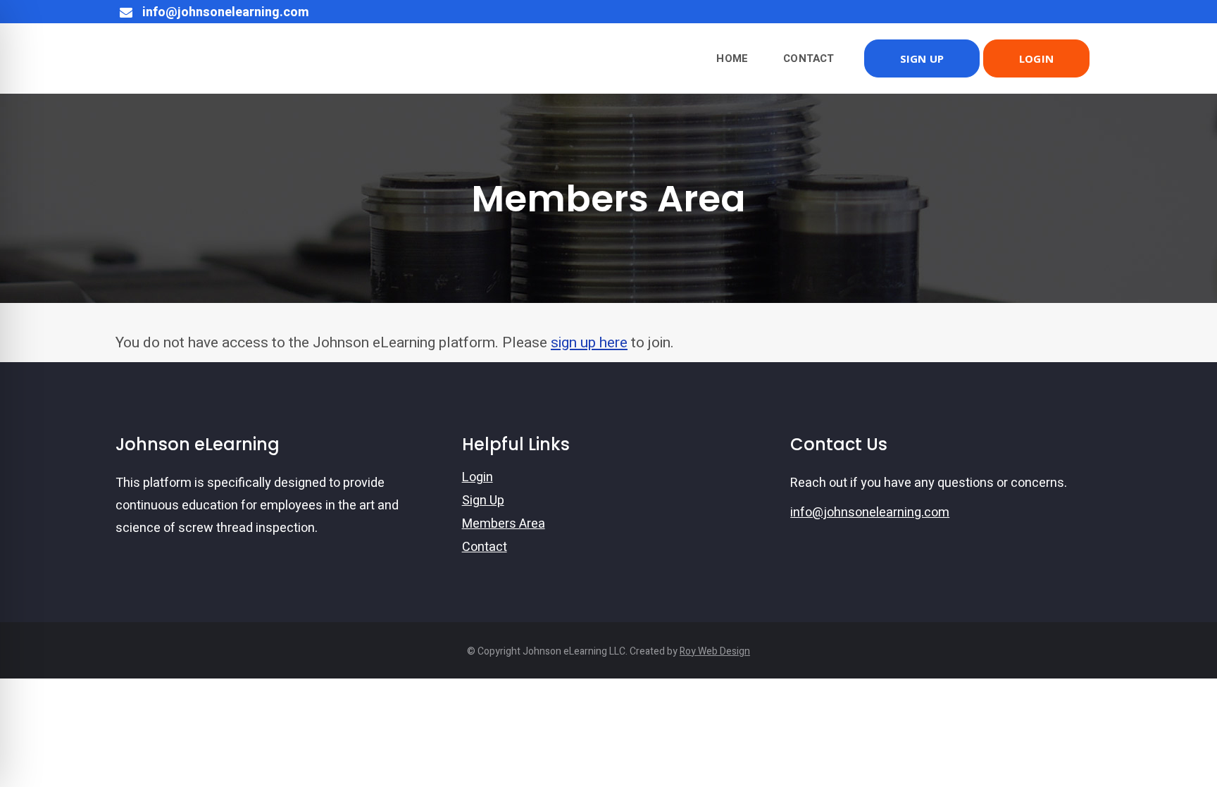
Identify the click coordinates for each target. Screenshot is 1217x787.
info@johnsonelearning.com (869, 512)
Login (477, 477)
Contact (484, 547)
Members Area (503, 524)
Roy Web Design (715, 651)
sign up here (589, 343)
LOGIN (1036, 58)
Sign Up (483, 501)
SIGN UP (922, 58)
